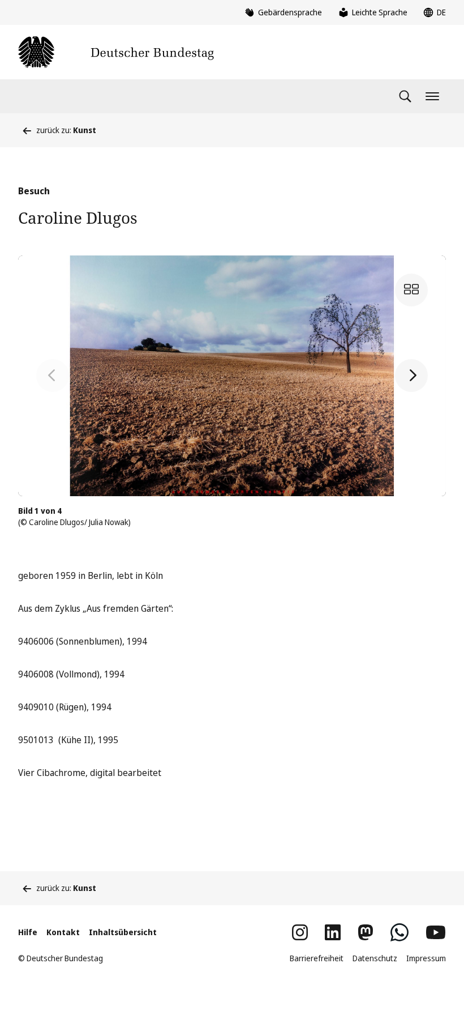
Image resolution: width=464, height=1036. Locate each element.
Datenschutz (375, 958)
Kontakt (63, 932)
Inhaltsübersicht (123, 932)
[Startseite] (116, 52)
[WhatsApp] (399, 932)
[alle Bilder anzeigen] (411, 290)
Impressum (426, 958)
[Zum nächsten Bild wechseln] (411, 375)
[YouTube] (436, 932)
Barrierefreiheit (316, 958)
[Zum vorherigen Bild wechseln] (52, 375)
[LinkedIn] (333, 932)
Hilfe (27, 932)
